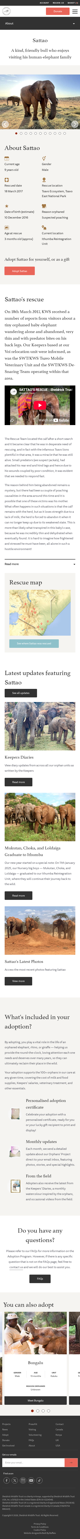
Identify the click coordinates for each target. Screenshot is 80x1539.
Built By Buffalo (49, 1533)
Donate (58, 11)
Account (44, 3)
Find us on (8, 1473)
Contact (60, 1424)
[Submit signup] (71, 1462)
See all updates (20, 693)
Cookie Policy (40, 1529)
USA (58, 1445)
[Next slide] (75, 124)
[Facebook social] (6, 1483)
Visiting (32, 1429)
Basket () (73, 3)
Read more (12, 564)
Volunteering (35, 1435)
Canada (59, 1429)
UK (57, 1440)
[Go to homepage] (6, 11)
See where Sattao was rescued (34, 643)
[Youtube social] (31, 1483)
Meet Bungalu (36, 1400)
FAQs (40, 1279)
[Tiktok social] (39, 1483)
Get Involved (8, 1445)
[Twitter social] (15, 1483)
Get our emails (9, 1454)
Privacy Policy (40, 1523)
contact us (16, 1267)
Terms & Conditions (40, 1526)
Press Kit (33, 1424)
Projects (6, 1424)
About (9, 23)
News (5, 1429)
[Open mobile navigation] (75, 11)
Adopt (5, 1435)
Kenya (59, 1435)
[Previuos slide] (5, 124)
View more (18, 981)
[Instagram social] (23, 1483)
